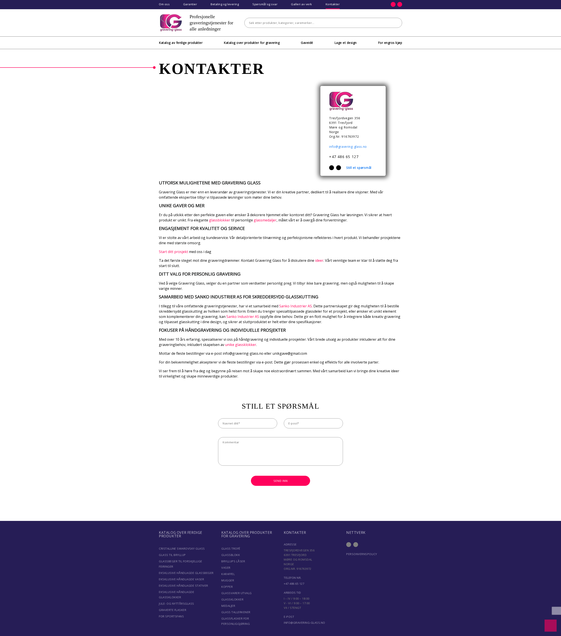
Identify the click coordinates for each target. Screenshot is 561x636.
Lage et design (345, 43)
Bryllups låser (233, 561)
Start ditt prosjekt (173, 251)
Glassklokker (232, 599)
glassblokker (219, 220)
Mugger (227, 580)
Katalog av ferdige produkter (180, 43)
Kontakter (333, 4)
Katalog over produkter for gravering (252, 43)
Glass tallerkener (235, 612)
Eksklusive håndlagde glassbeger (186, 573)
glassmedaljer (265, 220)
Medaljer (228, 606)
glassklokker (245, 344)
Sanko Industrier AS (295, 306)
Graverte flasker (172, 610)
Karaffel (228, 574)
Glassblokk (230, 555)
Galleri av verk (301, 4)
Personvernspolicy (361, 554)
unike (229, 344)
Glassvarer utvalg (236, 593)
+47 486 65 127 (344, 156)
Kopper (227, 587)
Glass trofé (230, 548)
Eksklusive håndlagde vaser (181, 579)
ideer (319, 260)
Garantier (190, 4)
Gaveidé (307, 43)
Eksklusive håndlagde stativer (183, 586)
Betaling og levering (225, 4)
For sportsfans (171, 616)
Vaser (226, 568)
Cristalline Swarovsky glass (182, 548)
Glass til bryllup (172, 555)
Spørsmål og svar (264, 4)
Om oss (164, 4)
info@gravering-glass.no (348, 146)
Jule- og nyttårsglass (176, 604)
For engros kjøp (390, 43)
